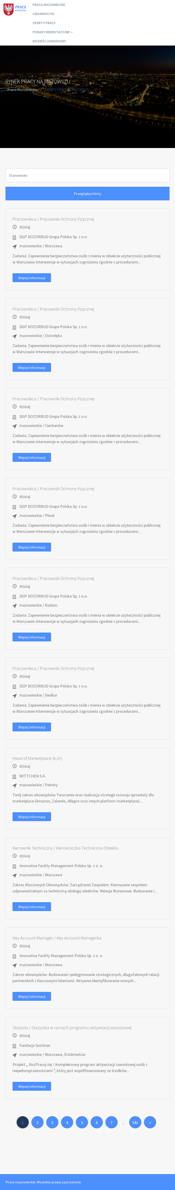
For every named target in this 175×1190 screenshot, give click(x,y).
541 (135, 1122)
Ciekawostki (43, 13)
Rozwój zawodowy (49, 41)
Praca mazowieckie (49, 4)
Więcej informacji (31, 278)
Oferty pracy (44, 22)
